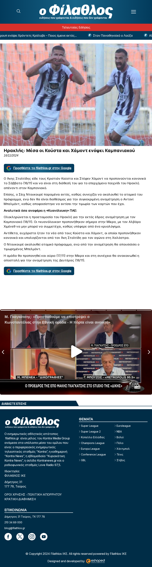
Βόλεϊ (120, 437)
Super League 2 (91, 431)
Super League (89, 425)
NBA (119, 431)
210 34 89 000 (13, 522)
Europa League (90, 448)
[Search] (18, 11)
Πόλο (120, 443)
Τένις (120, 454)
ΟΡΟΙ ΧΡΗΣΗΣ (15, 494)
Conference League (93, 454)
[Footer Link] (8, 536)
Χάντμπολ (123, 448)
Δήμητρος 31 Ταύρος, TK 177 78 (24, 516)
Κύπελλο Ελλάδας (93, 437)
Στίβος (121, 460)
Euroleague (124, 425)
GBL (83, 460)
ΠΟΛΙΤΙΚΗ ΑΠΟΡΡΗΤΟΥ (45, 494)
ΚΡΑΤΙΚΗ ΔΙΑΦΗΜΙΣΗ (20, 499)
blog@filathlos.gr (14, 528)
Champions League (93, 443)
